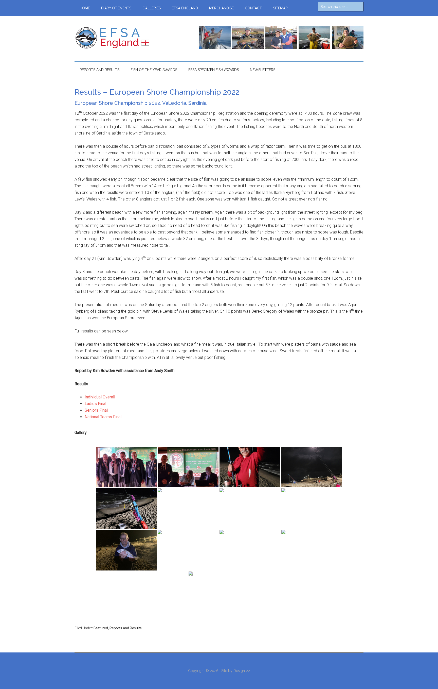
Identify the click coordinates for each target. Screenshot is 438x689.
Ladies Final (95, 403)
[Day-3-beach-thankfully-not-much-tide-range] (188, 508)
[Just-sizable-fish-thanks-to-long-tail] (311, 508)
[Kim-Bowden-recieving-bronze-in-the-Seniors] (250, 550)
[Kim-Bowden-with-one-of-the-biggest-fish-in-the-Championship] (126, 550)
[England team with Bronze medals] (126, 467)
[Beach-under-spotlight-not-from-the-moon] (311, 467)
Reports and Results (126, 628)
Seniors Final (96, 410)
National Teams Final (103, 416)
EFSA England (123, 37)
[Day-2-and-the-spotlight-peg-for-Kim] (126, 508)
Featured (101, 628)
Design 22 (241, 671)
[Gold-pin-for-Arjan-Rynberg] (188, 550)
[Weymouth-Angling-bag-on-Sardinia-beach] (250, 508)
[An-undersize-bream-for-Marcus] (250, 467)
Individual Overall (100, 397)
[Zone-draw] (188, 467)
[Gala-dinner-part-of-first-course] (219, 592)
